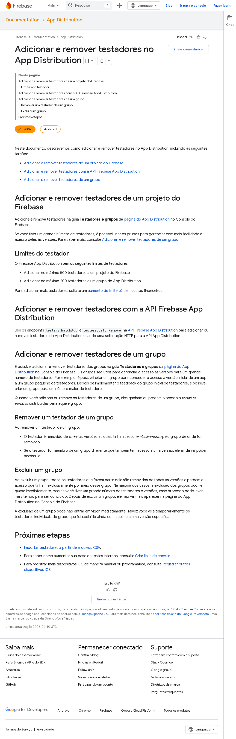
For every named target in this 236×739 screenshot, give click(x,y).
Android (50, 129)
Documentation (22, 20)
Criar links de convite (152, 556)
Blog (169, 5)
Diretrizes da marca (165, 684)
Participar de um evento (95, 684)
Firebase (21, 37)
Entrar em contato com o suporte (175, 655)
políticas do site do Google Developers (182, 614)
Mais (51, 5)
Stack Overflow (162, 662)
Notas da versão (162, 677)
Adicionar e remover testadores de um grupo (62, 179)
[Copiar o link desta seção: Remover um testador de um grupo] (118, 418)
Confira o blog (88, 655)
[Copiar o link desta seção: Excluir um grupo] (66, 470)
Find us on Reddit (90, 662)
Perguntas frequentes (167, 692)
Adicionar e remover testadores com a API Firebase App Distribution (82, 171)
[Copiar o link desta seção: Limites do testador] (73, 254)
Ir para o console (193, 5)
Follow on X (86, 670)
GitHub (11, 684)
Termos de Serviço (19, 729)
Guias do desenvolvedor (23, 655)
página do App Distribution (147, 219)
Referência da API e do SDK (25, 662)
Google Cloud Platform (138, 710)
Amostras (13, 670)
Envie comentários (188, 49)
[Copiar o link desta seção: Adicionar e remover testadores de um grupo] (170, 355)
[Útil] (198, 37)
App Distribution (64, 20)
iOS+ (28, 129)
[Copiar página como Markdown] (101, 61)
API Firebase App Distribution (153, 330)
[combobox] (89, 5)
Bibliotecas (13, 677)
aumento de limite (103, 290)
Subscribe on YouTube (94, 677)
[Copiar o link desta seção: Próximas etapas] (74, 535)
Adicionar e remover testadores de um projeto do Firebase (73, 163)
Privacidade (45, 729)
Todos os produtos (177, 710)
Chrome (85, 710)
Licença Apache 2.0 (94, 614)
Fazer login (221, 5)
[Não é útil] (205, 37)
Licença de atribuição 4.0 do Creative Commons (174, 609)
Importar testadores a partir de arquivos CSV (62, 547)
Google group (161, 670)
